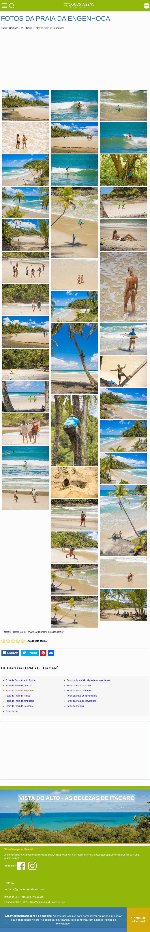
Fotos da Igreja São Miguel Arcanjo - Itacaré (88, 680)
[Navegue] (5, 6)
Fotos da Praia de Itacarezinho (82, 696)
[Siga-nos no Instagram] (33, 865)
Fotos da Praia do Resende (19, 706)
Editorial (9, 883)
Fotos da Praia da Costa (79, 685)
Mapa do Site (58, 902)
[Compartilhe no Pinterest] (43, 653)
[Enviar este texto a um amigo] (50, 653)
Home (4, 28)
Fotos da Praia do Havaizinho (81, 701)
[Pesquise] (11, 5)
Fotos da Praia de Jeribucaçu (20, 701)
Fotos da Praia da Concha (18, 685)
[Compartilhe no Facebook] (10, 653)
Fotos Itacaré (11, 711)
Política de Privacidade (31, 897)
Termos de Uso (11, 897)
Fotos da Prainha (75, 706)
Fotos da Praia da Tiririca (17, 696)
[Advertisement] (33, 57)
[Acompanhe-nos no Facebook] (22, 865)
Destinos (13, 28)
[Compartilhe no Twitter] (29, 653)
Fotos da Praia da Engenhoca (20, 690)
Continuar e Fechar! (138, 919)
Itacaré (29, 28)
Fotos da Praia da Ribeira (79, 690)
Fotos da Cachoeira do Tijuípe (20, 680)
